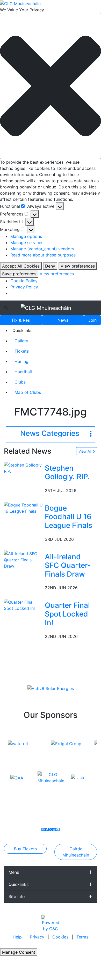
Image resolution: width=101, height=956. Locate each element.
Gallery (21, 340)
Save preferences (19, 273)
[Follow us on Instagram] (54, 829)
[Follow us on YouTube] (58, 829)
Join (92, 320)
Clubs (20, 382)
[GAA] (16, 777)
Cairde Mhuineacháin (75, 852)
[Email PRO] (43, 829)
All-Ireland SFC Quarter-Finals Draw (68, 565)
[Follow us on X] (50, 829)
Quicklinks (18, 884)
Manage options (26, 236)
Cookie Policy (24, 280)
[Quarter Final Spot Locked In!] (23, 605)
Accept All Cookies (21, 266)
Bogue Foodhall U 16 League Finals (68, 517)
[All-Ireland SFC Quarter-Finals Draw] (23, 559)
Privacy (38, 937)
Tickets (22, 351)
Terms (82, 937)
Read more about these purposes (43, 254)
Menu (14, 872)
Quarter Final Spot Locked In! (67, 614)
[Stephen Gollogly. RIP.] (23, 467)
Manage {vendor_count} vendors (42, 248)
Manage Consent (18, 952)
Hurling (21, 361)
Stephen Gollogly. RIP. (67, 472)
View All (85, 451)
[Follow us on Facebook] (47, 829)
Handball (23, 371)
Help (18, 937)
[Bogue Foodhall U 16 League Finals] (23, 507)
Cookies (60, 937)
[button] (50, 86)
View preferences (78, 266)
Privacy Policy (24, 286)
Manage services (26, 242)
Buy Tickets (25, 848)
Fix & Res (21, 320)
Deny (50, 266)
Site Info (17, 896)
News (62, 320)
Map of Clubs (28, 392)
